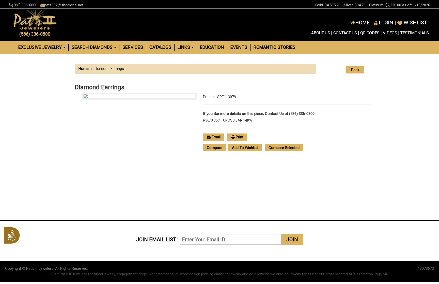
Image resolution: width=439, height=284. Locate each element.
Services (132, 47)
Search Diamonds (93, 47)
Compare (214, 147)
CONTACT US (345, 33)
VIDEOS (390, 33)
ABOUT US (320, 33)
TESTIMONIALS (414, 33)
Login (385, 23)
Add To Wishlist (245, 147)
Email (216, 137)
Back (355, 70)
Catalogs (160, 47)
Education (212, 47)
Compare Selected (284, 147)
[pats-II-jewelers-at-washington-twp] (79, 20)
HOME (362, 23)
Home (84, 68)
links (184, 47)
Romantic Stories (274, 47)
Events (238, 47)
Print (239, 137)
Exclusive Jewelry (40, 47)
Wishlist (414, 23)
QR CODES (370, 33)
